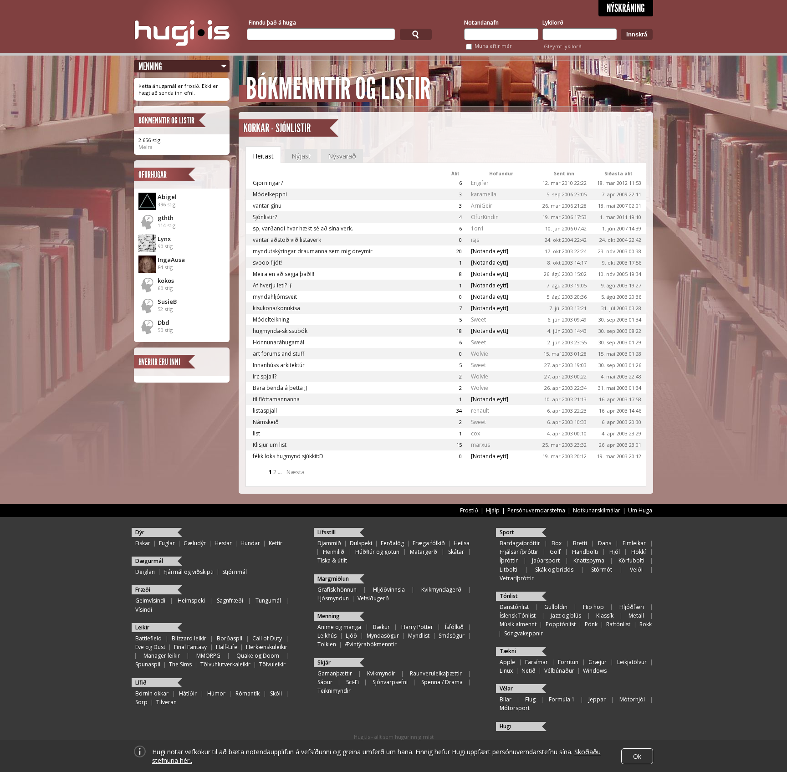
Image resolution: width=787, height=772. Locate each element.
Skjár (324, 662)
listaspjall (265, 410)
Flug (530, 699)
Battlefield (148, 638)
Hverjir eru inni (159, 362)
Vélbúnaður (559, 671)
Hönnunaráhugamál (278, 342)
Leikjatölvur (632, 662)
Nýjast (301, 156)
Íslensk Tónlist (518, 615)
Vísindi (143, 610)
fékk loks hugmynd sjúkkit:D (288, 456)
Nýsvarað (342, 156)
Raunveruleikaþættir (436, 673)
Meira (145, 146)
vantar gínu (267, 206)
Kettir (275, 543)
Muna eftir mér (493, 45)
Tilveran (166, 702)
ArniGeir (481, 206)
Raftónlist (618, 624)
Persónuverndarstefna (536, 510)
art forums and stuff (278, 354)
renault (480, 410)
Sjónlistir (293, 128)
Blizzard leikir (189, 638)
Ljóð (351, 635)
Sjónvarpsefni (390, 682)
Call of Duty (267, 638)
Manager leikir (161, 656)
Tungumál (268, 600)
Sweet (478, 319)
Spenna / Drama (442, 682)
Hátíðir (188, 693)
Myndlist (418, 635)
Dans (604, 543)
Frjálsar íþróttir (519, 552)
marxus (480, 445)
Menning (150, 66)
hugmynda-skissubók (280, 331)
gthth (166, 218)
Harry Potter (417, 627)
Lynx (164, 239)
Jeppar (597, 699)
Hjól (614, 552)
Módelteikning (271, 319)
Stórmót (601, 569)
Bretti (580, 543)
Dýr (139, 532)
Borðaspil (229, 638)
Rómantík (247, 693)
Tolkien (326, 644)
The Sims (180, 664)
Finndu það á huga (272, 22)
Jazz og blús (566, 615)
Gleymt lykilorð (563, 46)
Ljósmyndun (333, 598)
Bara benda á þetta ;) (280, 388)
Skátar (456, 552)
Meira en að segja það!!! (283, 274)
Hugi (505, 726)
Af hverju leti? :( (272, 285)
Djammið (329, 543)
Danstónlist (514, 607)
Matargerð (423, 552)
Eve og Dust (150, 647)
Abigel (167, 197)
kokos (166, 280)
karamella (483, 194)
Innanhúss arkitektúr (279, 365)
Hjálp (493, 510)
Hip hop (593, 607)
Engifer (480, 183)
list (256, 433)
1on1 (477, 228)
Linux (506, 671)
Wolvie (479, 354)
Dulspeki (361, 543)
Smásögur (452, 635)
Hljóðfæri (631, 607)
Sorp (141, 702)
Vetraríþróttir (517, 578)
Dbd (163, 322)
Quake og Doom (257, 656)
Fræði (142, 589)
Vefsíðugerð (373, 598)
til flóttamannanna (276, 399)
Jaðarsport (546, 560)
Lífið (141, 682)
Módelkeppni (270, 194)
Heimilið (333, 552)
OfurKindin (485, 217)
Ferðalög (392, 543)
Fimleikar (634, 543)
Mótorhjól (632, 699)
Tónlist (509, 596)
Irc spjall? (264, 376)
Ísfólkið (454, 627)
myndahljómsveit (275, 297)
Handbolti (585, 552)
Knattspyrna (588, 560)
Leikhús (327, 635)
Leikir (142, 627)
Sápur (324, 682)
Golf (555, 552)
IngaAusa (171, 260)
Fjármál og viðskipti (189, 572)
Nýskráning (626, 8)
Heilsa (462, 543)
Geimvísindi (150, 600)
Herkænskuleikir (266, 647)
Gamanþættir (334, 673)
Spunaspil (147, 664)
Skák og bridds (554, 569)
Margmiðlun (333, 579)
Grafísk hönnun (337, 589)
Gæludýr (195, 543)
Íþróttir (509, 560)
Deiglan (145, 572)
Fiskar (142, 543)
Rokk (645, 624)
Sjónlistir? (265, 217)
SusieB (167, 301)
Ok (637, 756)
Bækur (381, 627)
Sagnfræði (230, 600)
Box (557, 543)
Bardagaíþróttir (520, 543)
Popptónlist (561, 624)
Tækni (508, 651)
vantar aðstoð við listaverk (287, 240)
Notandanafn (481, 22)
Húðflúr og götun (377, 552)
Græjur (597, 662)
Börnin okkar (152, 693)
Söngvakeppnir (523, 633)
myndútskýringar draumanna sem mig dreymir (313, 251)
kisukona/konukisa (276, 308)
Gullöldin (555, 607)
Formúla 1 (562, 699)
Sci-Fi (352, 682)
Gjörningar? (268, 183)
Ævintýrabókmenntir (371, 644)
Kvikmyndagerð (441, 589)
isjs (475, 240)
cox (475, 433)
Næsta (295, 472)
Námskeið (266, 422)
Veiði (636, 569)
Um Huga (640, 510)
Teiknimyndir (334, 691)
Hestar (223, 543)
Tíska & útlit (332, 560)
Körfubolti (631, 560)
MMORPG (208, 656)
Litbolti (508, 569)
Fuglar (167, 543)
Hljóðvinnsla (389, 589)
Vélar (506, 688)
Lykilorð (552, 22)
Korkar (256, 128)
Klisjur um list (269, 445)
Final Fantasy (190, 647)
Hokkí (638, 552)
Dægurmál (149, 561)
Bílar (505, 699)
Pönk (591, 624)
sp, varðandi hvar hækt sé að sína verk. (303, 228)
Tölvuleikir (272, 664)
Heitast (263, 156)
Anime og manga (339, 627)
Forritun (568, 662)
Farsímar (536, 662)
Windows (595, 671)
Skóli (276, 693)
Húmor (216, 693)
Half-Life (226, 647)
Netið (528, 671)
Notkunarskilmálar (596, 510)
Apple (507, 662)
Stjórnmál (234, 572)
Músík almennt (518, 624)
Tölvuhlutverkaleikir (225, 664)
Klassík (604, 615)
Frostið (469, 510)
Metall (636, 615)
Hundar (250, 543)
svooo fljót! (267, 262)
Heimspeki (191, 600)
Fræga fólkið (429, 543)
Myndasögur (383, 635)
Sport (507, 532)
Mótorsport (515, 708)
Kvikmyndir (381, 673)
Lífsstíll (326, 532)
